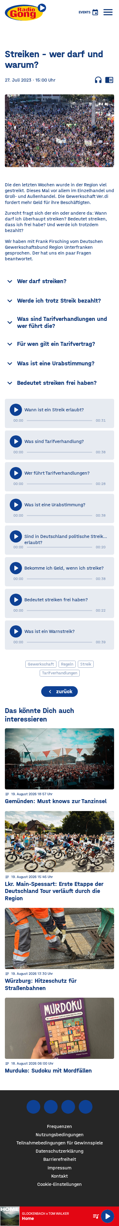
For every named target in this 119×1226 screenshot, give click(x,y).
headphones (98, 80)
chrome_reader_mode (109, 80)
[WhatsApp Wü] (85, 1107)
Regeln (67, 664)
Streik (85, 664)
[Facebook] (33, 1107)
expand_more (10, 281)
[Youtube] (68, 1107)
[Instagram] (51, 1107)
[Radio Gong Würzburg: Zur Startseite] (25, 12)
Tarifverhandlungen (59, 673)
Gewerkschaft (41, 664)
